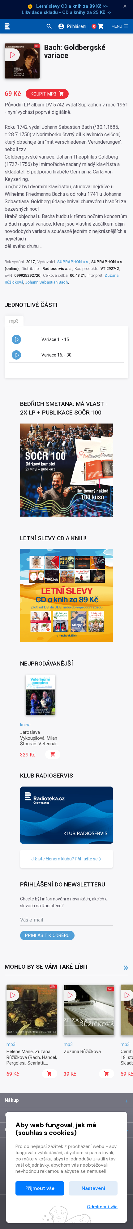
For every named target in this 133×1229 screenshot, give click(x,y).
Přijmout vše (39, 1188)
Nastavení (93, 1188)
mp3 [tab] (14, 321)
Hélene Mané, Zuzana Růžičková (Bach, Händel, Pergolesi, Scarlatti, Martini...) (31, 1060)
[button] (50, 26)
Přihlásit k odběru (47, 935)
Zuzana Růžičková (82, 1051)
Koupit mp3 (43, 94)
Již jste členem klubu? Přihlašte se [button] (65, 858)
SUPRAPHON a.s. (73, 261)
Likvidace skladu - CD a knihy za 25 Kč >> (66, 12)
